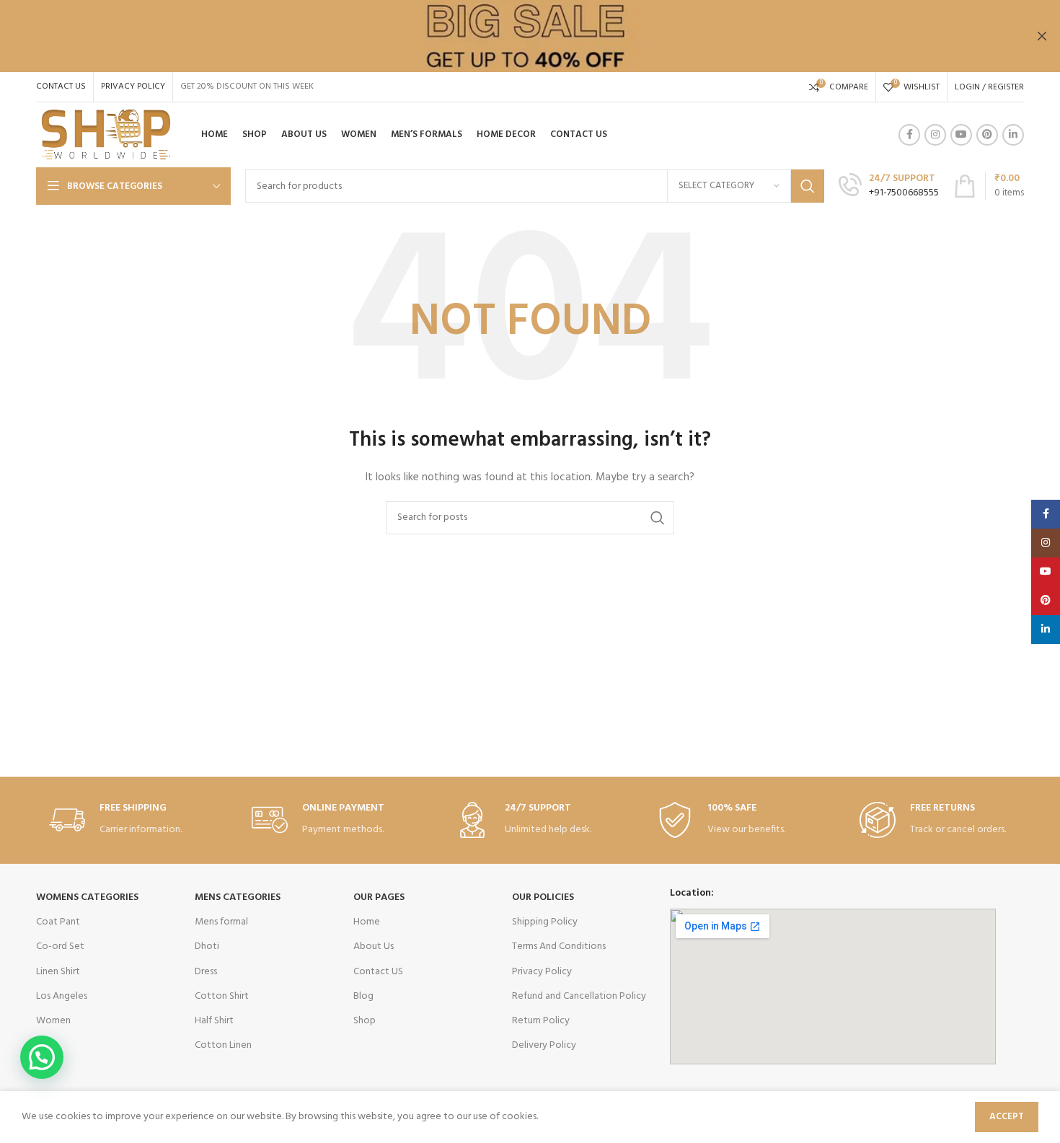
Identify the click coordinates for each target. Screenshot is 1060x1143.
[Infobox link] (889, 186)
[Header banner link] (508, 36)
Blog (363, 996)
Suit (44, 1045)
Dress (206, 971)
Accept (1006, 1116)
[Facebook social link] (909, 135)
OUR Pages (379, 897)
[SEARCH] (807, 186)
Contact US (378, 971)
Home (366, 922)
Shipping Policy (545, 922)
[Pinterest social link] (987, 135)
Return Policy (541, 1020)
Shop (364, 1020)
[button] (41, 1057)
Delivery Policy (544, 1045)
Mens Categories (238, 897)
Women (53, 1020)
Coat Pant (58, 922)
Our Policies (543, 897)
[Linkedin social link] (1013, 135)
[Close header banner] (1042, 36)
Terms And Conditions (559, 946)
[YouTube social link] (961, 135)
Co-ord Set (60, 946)
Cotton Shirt (222, 996)
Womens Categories (87, 897)
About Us (373, 946)
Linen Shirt (58, 971)
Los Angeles (61, 996)
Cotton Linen (223, 1045)
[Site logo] (106, 135)
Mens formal (221, 922)
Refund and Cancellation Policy (579, 996)
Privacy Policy (542, 971)
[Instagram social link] (935, 135)
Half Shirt (214, 1020)
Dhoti (207, 946)
